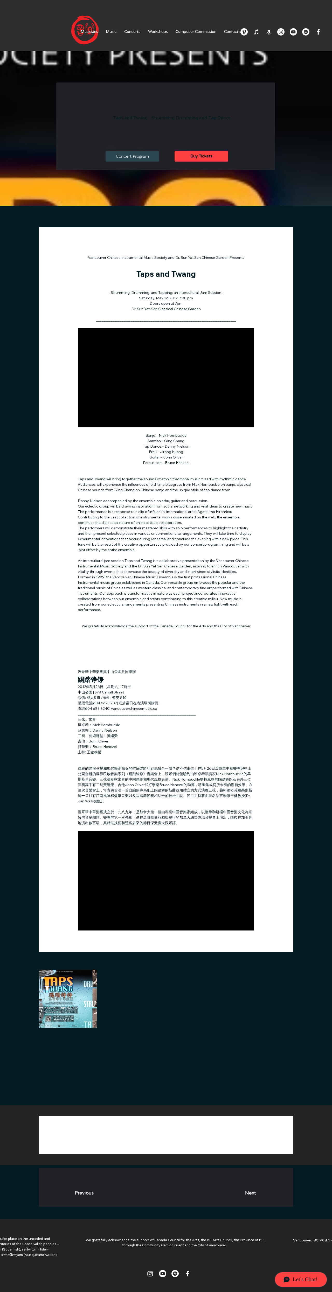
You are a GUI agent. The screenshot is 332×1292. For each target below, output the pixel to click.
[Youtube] (293, 32)
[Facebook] (318, 32)
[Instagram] (281, 32)
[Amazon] (269, 32)
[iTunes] (256, 32)
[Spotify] (305, 32)
